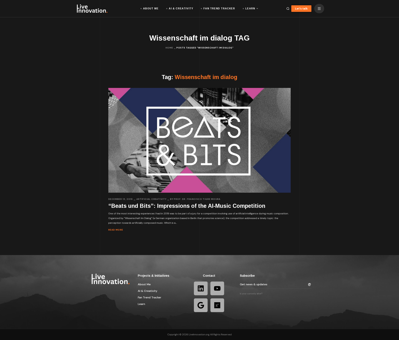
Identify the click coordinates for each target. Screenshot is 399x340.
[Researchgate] (217, 305)
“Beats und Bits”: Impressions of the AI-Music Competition (186, 206)
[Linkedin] (201, 288)
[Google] (201, 305)
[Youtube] (217, 288)
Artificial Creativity (151, 199)
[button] (286, 8)
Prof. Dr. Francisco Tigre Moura (197, 199)
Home (169, 47)
